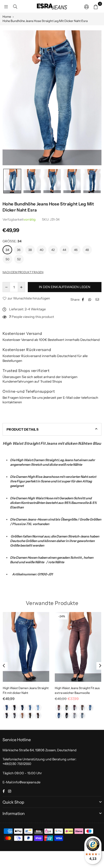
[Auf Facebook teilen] (83, 299)
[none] (12, 181)
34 (7, 250)
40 (41, 250)
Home (7, 16)
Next (100, 666)
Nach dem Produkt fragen (23, 272)
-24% (61, 616)
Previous (4, 666)
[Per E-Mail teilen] (98, 299)
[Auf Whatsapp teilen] (90, 299)
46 (75, 250)
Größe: (12, 241)
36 (18, 250)
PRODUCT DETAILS (22, 429)
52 (19, 259)
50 (7, 259)
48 (87, 250)
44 (64, 250)
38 (30, 250)
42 (53, 250)
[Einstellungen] (86, 6)
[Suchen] (15, 6)
